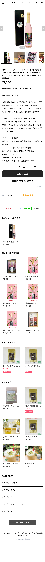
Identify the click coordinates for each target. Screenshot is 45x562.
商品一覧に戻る (22, 522)
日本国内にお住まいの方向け (22, 181)
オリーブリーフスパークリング (12, 504)
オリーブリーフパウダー (10, 483)
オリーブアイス (7, 511)
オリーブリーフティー (9, 490)
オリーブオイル (7, 497)
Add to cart (22, 174)
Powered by (20, 539)
